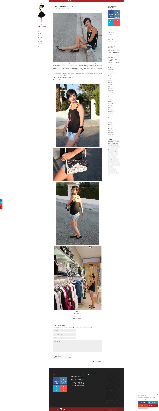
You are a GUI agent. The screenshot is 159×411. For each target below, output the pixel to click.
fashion (118, 147)
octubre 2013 (110, 136)
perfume (117, 163)
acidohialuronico (111, 141)
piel (109, 164)
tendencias (110, 166)
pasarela (113, 163)
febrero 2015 (110, 105)
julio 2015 (110, 97)
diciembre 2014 (111, 109)
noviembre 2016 (111, 69)
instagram (115, 151)
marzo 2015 (110, 103)
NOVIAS (39, 39)
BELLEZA (39, 33)
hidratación (110, 151)
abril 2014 (110, 124)
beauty (109, 143)
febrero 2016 (110, 84)
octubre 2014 (110, 113)
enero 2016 (110, 86)
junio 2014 (110, 120)
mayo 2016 (110, 80)
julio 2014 (110, 118)
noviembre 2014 (111, 111)
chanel (114, 145)
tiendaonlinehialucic (111, 168)
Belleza (113, 143)
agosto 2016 (110, 75)
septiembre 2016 (111, 73)
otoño (109, 163)
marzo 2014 (110, 126)
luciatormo (57, 8)
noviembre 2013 (111, 134)
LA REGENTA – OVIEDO (112, 30)
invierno (109, 153)
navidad (109, 161)
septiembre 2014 (111, 115)
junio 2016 (110, 78)
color (118, 145)
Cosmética (110, 147)
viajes (117, 172)
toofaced (110, 170)
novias (117, 161)
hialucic (116, 149)
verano (113, 172)
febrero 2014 (110, 128)
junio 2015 (110, 99)
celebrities (110, 145)
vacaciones (115, 170)
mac (117, 155)
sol (118, 164)
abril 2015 (110, 101)
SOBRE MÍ (40, 41)
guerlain (112, 149)
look (109, 155)
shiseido (115, 164)
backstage (117, 141)
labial (116, 153)
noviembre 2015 (111, 90)
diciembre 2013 (111, 132)
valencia (109, 172)
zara (109, 174)
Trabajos (40, 37)
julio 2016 (110, 76)
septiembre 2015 (111, 94)
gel (108, 149)
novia (113, 161)
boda (117, 143)
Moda (114, 159)
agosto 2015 (110, 96)
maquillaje (110, 159)
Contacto (40, 43)
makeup (113, 157)
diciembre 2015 (111, 88)
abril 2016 (110, 82)
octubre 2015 (110, 92)
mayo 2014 (110, 122)
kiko (113, 153)
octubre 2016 (110, 71)
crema (114, 147)
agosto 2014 (110, 117)
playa (112, 164)
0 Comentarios (73, 8)
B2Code (116, 409)
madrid (109, 157)
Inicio (39, 31)
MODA (39, 35)
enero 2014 (110, 130)
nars (117, 159)
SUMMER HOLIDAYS (112, 42)
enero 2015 (110, 107)
